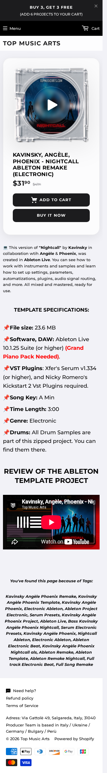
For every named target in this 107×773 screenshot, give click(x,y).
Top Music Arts (32, 43)
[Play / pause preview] (51, 105)
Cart (95, 28)
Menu (15, 28)
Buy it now (51, 215)
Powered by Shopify (74, 738)
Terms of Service (22, 705)
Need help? (24, 690)
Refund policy (19, 698)
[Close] (96, 6)
